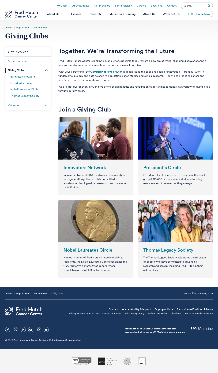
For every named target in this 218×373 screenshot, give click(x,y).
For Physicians (123, 5)
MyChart (62, 5)
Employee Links (164, 309)
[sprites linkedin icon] (23, 329)
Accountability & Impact (136, 309)
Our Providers (102, 5)
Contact (172, 5)
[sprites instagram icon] (38, 329)
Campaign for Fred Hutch (106, 71)
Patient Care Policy (157, 313)
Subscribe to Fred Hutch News (195, 309)
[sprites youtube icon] (30, 329)
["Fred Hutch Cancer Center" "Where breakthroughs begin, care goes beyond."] (21, 14)
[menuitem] (53, 14)
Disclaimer (176, 313)
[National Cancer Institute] (81, 361)
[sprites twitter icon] (15, 329)
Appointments (80, 5)
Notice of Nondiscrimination (199, 313)
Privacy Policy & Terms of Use (84, 313)
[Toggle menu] (46, 70)
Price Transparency (134, 313)
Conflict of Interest (111, 313)
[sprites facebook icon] (7, 329)
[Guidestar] (142, 361)
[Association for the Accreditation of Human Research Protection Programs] (127, 361)
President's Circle (162, 167)
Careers (141, 5)
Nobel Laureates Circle (88, 250)
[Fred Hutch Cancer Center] (23, 311)
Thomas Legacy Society (168, 250)
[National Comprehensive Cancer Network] (107, 361)
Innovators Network (85, 167)
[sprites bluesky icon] (46, 329)
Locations (156, 5)
